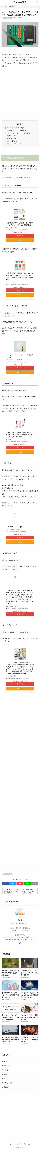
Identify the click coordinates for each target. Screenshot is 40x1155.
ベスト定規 (13, 138)
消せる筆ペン (13, 136)
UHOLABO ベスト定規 (14, 527)
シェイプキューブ (15, 144)
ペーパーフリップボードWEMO (19, 133)
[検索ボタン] (37, 2)
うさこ (20, 920)
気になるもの (7, 18)
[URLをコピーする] (34, 883)
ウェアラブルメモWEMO (17, 130)
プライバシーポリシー (16, 1144)
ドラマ (6, 1078)
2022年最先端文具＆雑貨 (15, 128)
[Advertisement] (20, 94)
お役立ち (7, 1070)
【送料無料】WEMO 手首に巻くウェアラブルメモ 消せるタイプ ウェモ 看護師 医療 (19, 224)
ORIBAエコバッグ (15, 141)
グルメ (6, 1074)
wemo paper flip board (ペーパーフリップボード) (19, 356)
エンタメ (7, 1061)
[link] (20, 943)
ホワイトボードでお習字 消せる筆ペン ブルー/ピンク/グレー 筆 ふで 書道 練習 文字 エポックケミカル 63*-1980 (20, 435)
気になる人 (7, 1087)
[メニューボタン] (2, 2)
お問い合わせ (26, 1144)
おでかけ (7, 1066)
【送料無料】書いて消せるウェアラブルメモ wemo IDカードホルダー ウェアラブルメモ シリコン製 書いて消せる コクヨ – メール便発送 (19, 276)
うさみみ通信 (20, 2)
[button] (5, 883)
